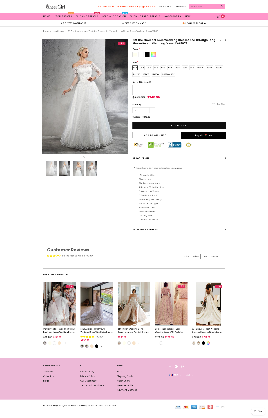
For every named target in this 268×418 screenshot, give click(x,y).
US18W (209, 67)
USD (188, 375)
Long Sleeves (58, 31)
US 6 (156, 67)
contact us (177, 168)
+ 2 (64, 343)
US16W (200, 67)
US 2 (142, 67)
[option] (73, 23)
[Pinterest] (176, 366)
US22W (136, 74)
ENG (176, 375)
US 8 (163, 67)
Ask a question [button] (211, 256)
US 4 (149, 67)
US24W (146, 74)
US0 (135, 67)
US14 (185, 67)
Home (46, 31)
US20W (219, 67)
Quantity (136, 104)
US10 (170, 67)
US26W (155, 74)
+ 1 (102, 346)
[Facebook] (170, 366)
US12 (178, 67)
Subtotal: (136, 117)
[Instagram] (182, 366)
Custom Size (168, 74)
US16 (192, 67)
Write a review (191, 256)
